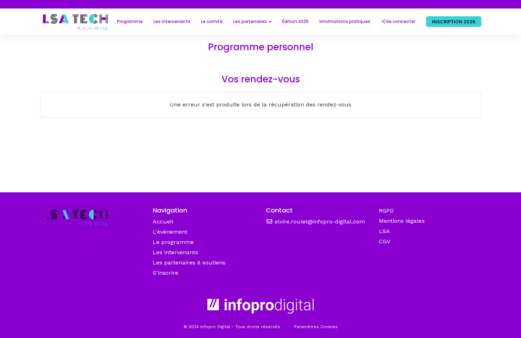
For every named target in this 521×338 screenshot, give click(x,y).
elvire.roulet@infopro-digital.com (319, 221)
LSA (384, 231)
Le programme (173, 242)
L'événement (170, 231)
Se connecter (400, 21)
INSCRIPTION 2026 (453, 21)
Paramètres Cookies (316, 326)
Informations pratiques (344, 21)
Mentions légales (402, 220)
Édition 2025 (295, 21)
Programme (130, 21)
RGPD (386, 210)
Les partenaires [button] (250, 21)
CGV (384, 241)
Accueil (163, 221)
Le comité (212, 21)
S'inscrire (165, 272)
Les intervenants (171, 21)
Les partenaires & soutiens (189, 262)
